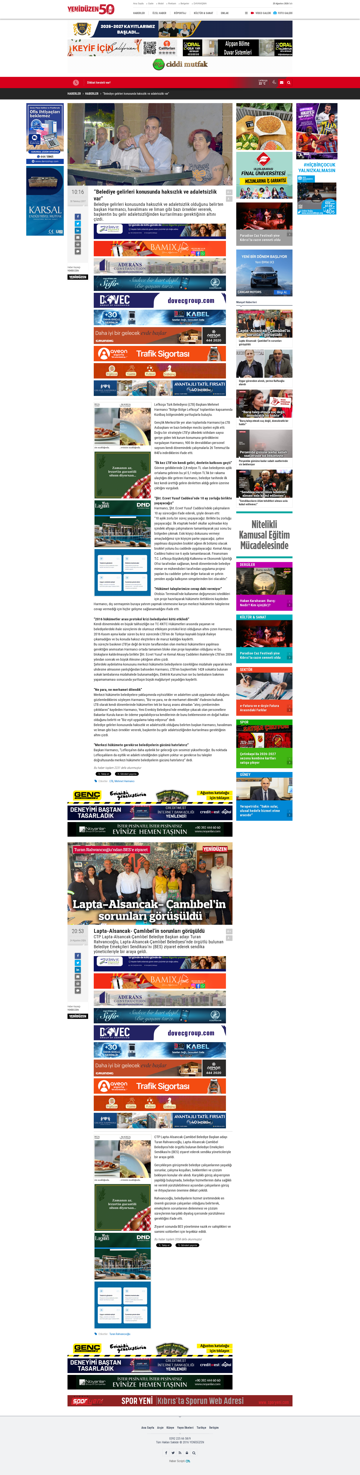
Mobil (161, 3)
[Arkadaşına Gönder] (78, 238)
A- (229, 199)
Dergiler (247, 564)
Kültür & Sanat (253, 617)
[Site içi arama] (288, 82)
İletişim (214, 1427)
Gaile (151, 3)
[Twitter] (78, 224)
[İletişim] (281, 82)
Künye (170, 1427)
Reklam (172, 3)
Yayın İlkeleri (185, 1427)
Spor (244, 722)
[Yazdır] (78, 244)
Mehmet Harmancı (124, 781)
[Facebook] (78, 217)
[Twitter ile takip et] (173, 1452)
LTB (111, 781)
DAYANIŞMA (200, 3)
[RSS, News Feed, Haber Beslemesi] (180, 1452)
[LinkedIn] (78, 231)
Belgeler (185, 3)
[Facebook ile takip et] (166, 1452)
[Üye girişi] (187, 1452)
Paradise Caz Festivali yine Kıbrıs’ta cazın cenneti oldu (122, 82)
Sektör (246, 669)
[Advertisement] (45, 266)
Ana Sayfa (138, 3)
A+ (229, 192)
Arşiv (160, 1427)
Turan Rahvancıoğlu (120, 1334)
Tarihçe (201, 1427)
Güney (245, 774)
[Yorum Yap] (78, 251)
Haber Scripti (177, 1461)
